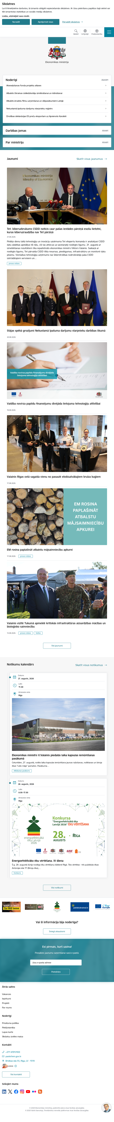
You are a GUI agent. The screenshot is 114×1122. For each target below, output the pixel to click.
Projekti (5, 1003)
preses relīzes (14, 263)
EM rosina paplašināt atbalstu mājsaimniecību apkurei (40, 549)
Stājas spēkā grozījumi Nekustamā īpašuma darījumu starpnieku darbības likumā (56, 330)
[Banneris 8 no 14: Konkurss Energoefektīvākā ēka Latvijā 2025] (34, 906)
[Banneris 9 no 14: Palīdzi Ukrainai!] (57, 906)
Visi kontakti (16, 1074)
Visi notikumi (57, 887)
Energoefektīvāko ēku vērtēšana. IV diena (37, 860)
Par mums (7, 1007)
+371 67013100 (13, 1052)
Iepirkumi (6, 998)
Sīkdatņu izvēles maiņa (12, 1036)
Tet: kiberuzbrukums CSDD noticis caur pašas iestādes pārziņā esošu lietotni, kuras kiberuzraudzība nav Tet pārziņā (54, 230)
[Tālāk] (108, 907)
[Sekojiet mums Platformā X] (10, 1092)
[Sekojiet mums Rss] (40, 1092)
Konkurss (17, 873)
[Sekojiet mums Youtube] (28, 1091)
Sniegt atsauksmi (57, 931)
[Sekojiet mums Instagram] (22, 1092)
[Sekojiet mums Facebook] (16, 1092)
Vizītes (38, 633)
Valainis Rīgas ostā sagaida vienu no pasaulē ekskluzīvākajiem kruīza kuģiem (54, 476)
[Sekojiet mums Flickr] (34, 1091)
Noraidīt (16, 22)
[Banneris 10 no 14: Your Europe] (79, 906)
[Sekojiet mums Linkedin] (4, 1092)
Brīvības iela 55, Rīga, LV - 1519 (20, 1061)
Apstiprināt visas (45, 22)
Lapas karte (7, 1032)
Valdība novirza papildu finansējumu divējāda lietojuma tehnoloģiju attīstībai (53, 403)
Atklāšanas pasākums (22, 771)
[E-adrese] (7, 1066)
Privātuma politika (10, 1023)
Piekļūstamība (8, 1027)
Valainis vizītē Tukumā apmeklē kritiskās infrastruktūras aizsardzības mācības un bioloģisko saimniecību (56, 625)
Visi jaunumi (57, 645)
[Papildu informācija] (16, 1066)
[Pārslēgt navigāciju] (109, 32)
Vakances (6, 994)
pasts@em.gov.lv (13, 1056)
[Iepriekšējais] (5, 907)
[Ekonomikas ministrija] (18, 32)
